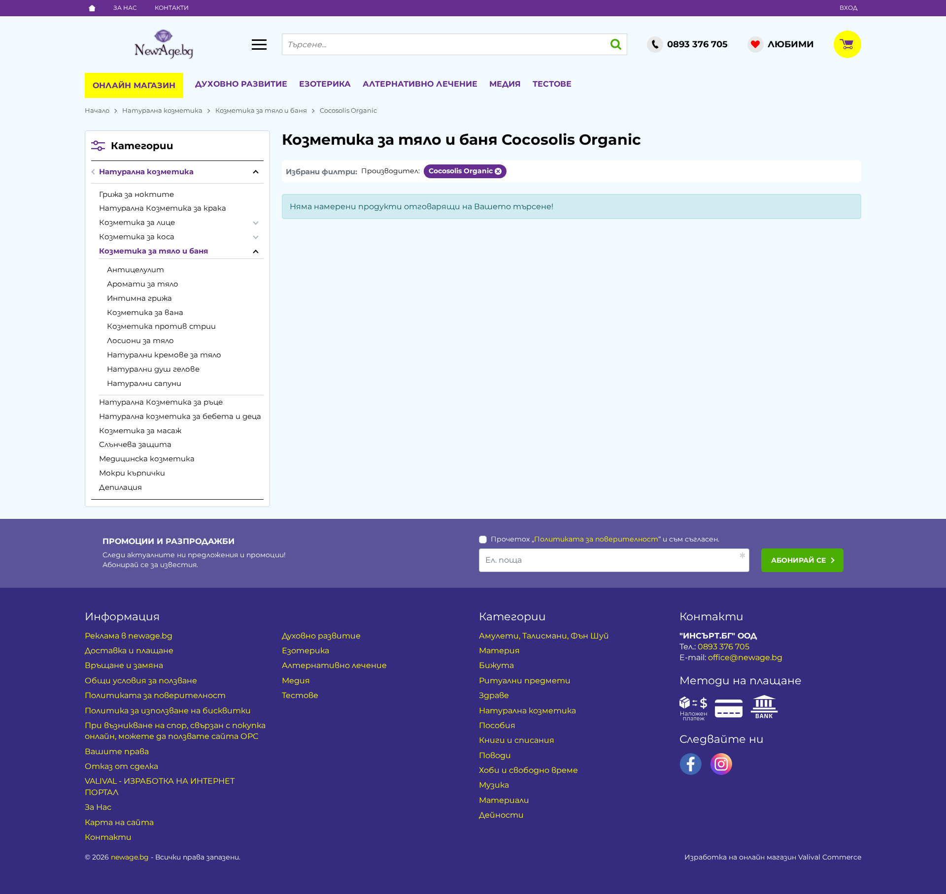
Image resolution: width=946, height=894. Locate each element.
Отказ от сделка (121, 766)
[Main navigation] (259, 44)
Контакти (172, 7)
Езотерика (325, 84)
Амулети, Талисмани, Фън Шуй (544, 635)
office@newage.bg (745, 657)
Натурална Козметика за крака (162, 208)
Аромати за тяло (142, 283)
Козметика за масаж (140, 430)
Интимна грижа (139, 298)
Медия (505, 84)
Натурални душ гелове (153, 369)
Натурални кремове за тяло (164, 354)
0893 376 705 (723, 646)
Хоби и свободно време (528, 770)
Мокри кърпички (132, 473)
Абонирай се (798, 560)
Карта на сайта (119, 822)
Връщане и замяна (124, 665)
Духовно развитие (241, 84)
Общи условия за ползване (141, 680)
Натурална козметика (162, 110)
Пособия (497, 725)
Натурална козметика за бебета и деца (180, 416)
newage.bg (130, 857)
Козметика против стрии (161, 326)
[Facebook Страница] (690, 764)
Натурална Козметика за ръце (161, 402)
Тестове (552, 84)
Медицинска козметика (147, 458)
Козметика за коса (136, 236)
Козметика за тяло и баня (261, 110)
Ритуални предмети (525, 680)
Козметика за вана (145, 312)
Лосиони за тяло (140, 340)
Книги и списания (516, 740)
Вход (848, 7)
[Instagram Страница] (721, 764)
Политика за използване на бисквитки (168, 710)
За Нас (125, 7)
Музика (494, 785)
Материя (499, 650)
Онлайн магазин (134, 85)
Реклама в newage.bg (128, 635)
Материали (504, 800)
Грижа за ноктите (136, 194)
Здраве (494, 695)
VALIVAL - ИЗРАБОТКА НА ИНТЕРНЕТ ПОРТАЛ (160, 786)
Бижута (496, 665)
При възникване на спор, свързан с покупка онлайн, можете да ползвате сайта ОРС (175, 731)
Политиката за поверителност (596, 539)
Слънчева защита (135, 444)
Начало (97, 110)
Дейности (501, 815)
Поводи (495, 755)
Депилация (120, 487)
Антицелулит (135, 269)
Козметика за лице (137, 222)
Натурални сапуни (144, 383)
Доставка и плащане (129, 650)
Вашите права (117, 751)
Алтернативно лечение (420, 84)
